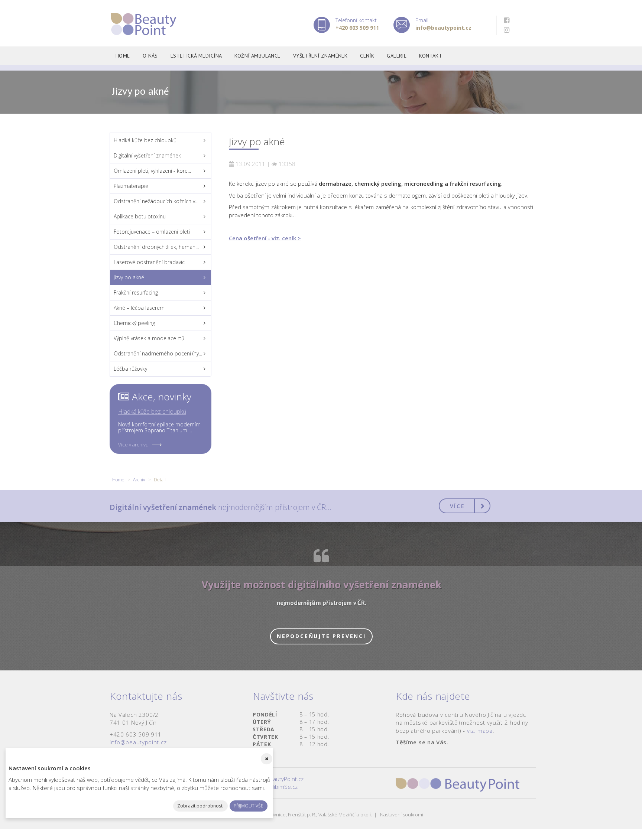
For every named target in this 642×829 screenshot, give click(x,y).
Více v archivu (133, 444)
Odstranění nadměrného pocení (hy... (158, 353)
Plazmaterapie (131, 185)
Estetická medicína (196, 55)
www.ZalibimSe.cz (275, 786)
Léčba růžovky (130, 368)
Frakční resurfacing (136, 292)
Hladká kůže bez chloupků (145, 140)
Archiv (139, 480)
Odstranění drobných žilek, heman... (156, 246)
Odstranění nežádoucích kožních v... (156, 201)
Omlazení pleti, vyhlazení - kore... (152, 170)
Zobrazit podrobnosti (200, 806)
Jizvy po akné (129, 277)
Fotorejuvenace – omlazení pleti (152, 231)
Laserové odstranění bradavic (149, 262)
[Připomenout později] (266, 758)
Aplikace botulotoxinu (140, 216)
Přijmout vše (248, 806)
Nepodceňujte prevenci (321, 636)
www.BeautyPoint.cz (278, 779)
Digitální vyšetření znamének (147, 155)
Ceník (367, 55)
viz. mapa (480, 730)
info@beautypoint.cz (138, 742)
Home (123, 55)
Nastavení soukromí (401, 814)
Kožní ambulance (257, 55)
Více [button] (457, 506)
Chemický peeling (134, 322)
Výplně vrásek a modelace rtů (149, 338)
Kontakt (430, 55)
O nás (150, 55)
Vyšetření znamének (320, 55)
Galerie (396, 55)
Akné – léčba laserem (139, 307)
